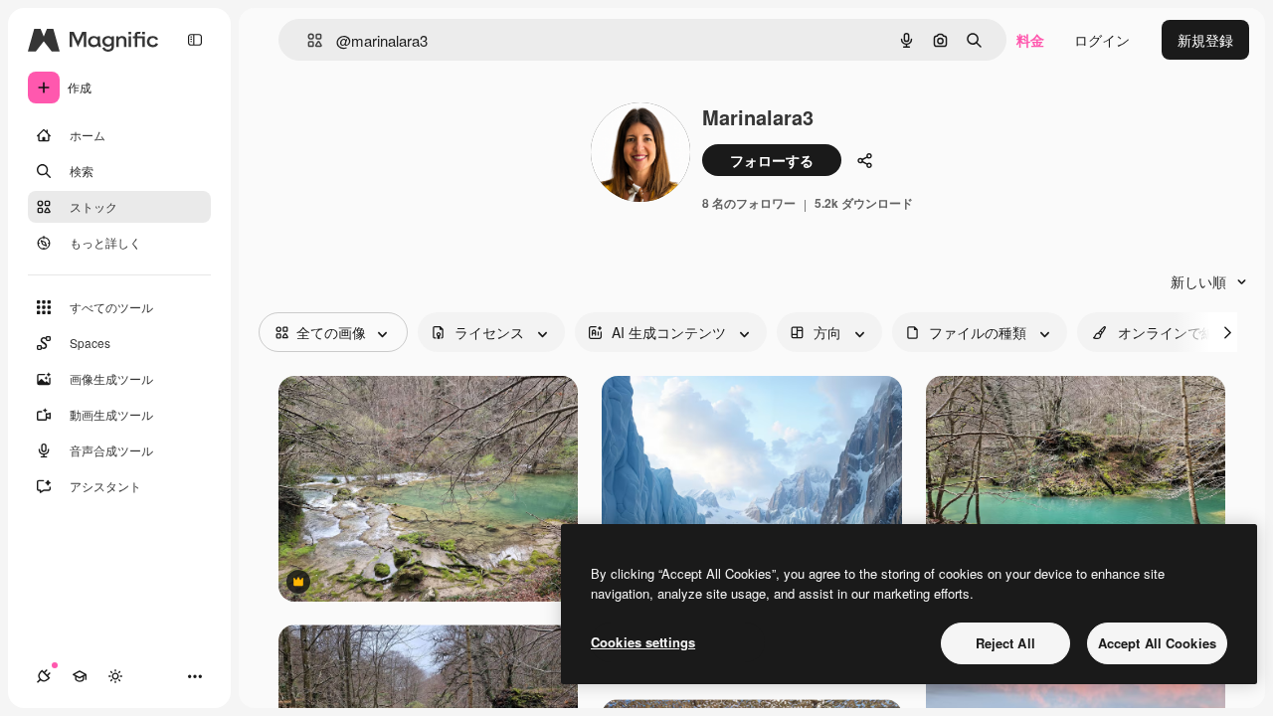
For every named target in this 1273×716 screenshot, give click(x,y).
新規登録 (1205, 40)
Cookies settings (643, 641)
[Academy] (79, 676)
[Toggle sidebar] (195, 40)
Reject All (1005, 642)
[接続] (44, 676)
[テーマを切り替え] (115, 676)
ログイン (1102, 40)
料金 (1030, 40)
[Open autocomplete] (306, 40)
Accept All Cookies (1157, 642)
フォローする (772, 160)
